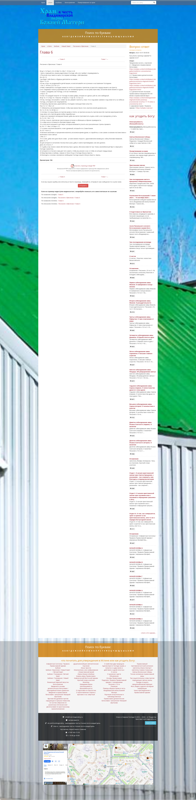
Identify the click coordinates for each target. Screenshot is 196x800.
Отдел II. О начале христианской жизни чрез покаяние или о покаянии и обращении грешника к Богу (142, 496)
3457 (132, 543)
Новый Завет (66, 46)
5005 (132, 330)
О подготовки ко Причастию (140, 212)
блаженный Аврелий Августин (58, 682)
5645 (132, 191)
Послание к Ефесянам (80, 46)
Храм (43, 2)
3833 (132, 346)
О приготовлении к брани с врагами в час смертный (86, 693)
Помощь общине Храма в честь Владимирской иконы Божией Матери (114, 690)
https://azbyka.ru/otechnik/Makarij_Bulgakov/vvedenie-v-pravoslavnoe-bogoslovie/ (142, 71)
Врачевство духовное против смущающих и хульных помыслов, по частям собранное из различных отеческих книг (58, 702)
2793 (132, 207)
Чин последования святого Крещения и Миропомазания (140, 180)
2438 (132, 468)
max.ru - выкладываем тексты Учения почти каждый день (73, 726)
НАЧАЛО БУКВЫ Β (136, 562)
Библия (56, 46)
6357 (132, 365)
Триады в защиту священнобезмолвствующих (142, 683)
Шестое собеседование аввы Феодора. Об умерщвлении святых (142, 371)
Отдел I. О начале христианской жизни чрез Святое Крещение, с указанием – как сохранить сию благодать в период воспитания (141, 476)
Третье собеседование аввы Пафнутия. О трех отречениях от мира (141, 319)
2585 (132, 488)
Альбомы (58, 2)
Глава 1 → (104, 59)
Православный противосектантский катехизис (142, 665)
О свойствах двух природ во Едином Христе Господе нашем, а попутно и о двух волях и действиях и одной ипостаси (114, 667)
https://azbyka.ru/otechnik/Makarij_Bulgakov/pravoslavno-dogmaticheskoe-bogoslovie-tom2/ (142, 87)
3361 (132, 132)
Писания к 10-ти (114, 684)
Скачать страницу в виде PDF (84, 166)
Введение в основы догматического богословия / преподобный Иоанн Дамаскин (58, 688)
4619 (132, 381)
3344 (132, 237)
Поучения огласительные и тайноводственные (114, 696)
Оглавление (133, 268)
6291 (132, 251)
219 (132, 146)
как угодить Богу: (142, 116)
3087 (132, 571)
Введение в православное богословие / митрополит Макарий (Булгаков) (58, 695)
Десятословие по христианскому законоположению (57, 708)
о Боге (50, 2)
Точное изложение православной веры (142, 675)
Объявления (114, 676)
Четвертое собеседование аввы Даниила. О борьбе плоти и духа (141, 336)
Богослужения (70, 2)
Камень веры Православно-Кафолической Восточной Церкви (86, 677)
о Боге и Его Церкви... (148, 633)
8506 (132, 278)
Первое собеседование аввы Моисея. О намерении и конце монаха (140, 285)
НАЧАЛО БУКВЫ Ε (135, 605)
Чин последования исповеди (140, 242)
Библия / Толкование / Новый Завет (58, 679)
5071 (132, 399)
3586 (132, 454)
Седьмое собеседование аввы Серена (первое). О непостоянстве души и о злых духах (142, 388)
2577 (132, 600)
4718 (132, 312)
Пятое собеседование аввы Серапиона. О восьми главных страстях (140, 353)
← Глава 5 (61, 59)
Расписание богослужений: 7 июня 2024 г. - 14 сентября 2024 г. (142, 197)
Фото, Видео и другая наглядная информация (142, 687)
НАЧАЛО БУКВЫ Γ (135, 576)
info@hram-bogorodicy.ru (74, 717)
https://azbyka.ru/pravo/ (144, 108)
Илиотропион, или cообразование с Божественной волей (86, 671)
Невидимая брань (86, 684)
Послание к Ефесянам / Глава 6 (69, 198)
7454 (132, 160)
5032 (132, 296)
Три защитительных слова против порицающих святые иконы (142, 679)
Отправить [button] (83, 186)
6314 (132, 263)
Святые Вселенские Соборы (139, 137)
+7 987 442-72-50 (74, 732)
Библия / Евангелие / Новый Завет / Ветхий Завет (58, 671)
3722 (132, 417)
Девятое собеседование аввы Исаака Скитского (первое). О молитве (140, 424)
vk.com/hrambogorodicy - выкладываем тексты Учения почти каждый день (74, 723)
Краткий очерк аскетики (86, 680)
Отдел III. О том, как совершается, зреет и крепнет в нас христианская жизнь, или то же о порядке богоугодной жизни (142, 517)
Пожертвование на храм (86, 2)
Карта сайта (150, 723)
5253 (132, 436)
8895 (132, 174)
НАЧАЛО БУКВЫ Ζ (135, 619)
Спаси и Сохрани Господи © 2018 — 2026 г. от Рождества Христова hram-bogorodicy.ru (136, 718)
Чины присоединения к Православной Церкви (142, 691)
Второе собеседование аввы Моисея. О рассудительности (140, 302)
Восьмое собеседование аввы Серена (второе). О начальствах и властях (142, 406)
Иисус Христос (86, 668)
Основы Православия (114, 678)
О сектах (132, 256)
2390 (132, 628)
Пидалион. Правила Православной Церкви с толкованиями (114, 681)
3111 (132, 529)
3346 (132, 509)
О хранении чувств (114, 674)
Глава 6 (60, 194)
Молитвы (86, 682)
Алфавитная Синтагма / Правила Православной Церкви (58, 665)
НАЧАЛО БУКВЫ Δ (136, 590)
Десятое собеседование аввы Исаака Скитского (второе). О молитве (140, 443)
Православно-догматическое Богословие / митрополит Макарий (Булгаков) (114, 701)
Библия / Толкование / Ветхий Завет (57, 675)
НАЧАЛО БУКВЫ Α (136, 548)
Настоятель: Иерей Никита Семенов (73, 729)
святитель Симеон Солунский (142, 670)
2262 (132, 221)
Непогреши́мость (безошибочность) (136, 123)
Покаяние (114, 686)
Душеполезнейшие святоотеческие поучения (86, 665)
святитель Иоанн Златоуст (142, 668)
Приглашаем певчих (137, 165)
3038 (132, 585)
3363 (132, 557)
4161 (132, 614)
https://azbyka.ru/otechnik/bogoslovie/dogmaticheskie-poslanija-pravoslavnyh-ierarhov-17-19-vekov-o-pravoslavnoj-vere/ (142, 101)
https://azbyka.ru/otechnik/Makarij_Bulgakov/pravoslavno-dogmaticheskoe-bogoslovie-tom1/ (142, 81)
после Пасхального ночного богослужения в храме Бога (139, 227)
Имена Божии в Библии (86, 674)
